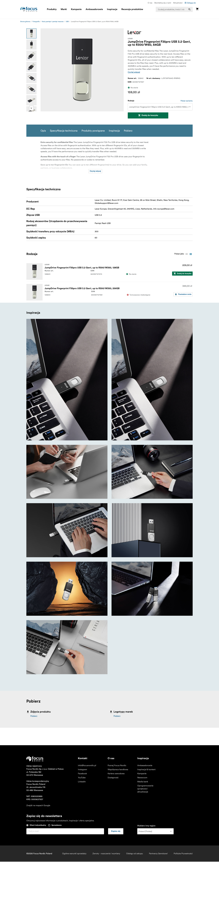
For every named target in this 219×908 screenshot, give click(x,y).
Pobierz (33, 716)
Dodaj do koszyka (150, 115)
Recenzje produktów (132, 9)
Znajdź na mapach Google (38, 805)
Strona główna (25, 22)
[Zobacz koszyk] (197, 9)
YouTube (82, 777)
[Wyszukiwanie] (189, 9)
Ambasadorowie (94, 9)
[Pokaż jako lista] (191, 254)
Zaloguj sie (191, 3)
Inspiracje (112, 9)
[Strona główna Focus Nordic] (28, 9)
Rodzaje (131, 101)
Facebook (82, 773)
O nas (150, 3)
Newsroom (142, 777)
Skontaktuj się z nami (162, 3)
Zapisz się (115, 831)
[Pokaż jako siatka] (187, 254)
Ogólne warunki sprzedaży (74, 853)
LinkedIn (82, 781)
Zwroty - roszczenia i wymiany (106, 853)
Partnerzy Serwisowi (158, 853)
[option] (31, 33)
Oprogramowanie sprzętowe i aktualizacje (145, 788)
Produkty (52, 9)
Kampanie (76, 9)
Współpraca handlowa (118, 769)
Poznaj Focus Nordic (117, 765)
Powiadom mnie (184, 294)
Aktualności (177, 3)
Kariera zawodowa (116, 773)
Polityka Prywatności (183, 853)
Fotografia (36, 22)
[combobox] (174, 9)
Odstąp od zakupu (134, 853)
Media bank (142, 781)
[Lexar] (135, 32)
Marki (64, 9)
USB (67, 22)
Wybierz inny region (146, 825)
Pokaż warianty (187, 101)
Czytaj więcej (134, 72)
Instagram (82, 769)
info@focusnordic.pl (87, 765)
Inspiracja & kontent (146, 769)
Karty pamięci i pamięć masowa (52, 22)
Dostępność (113, 777)
